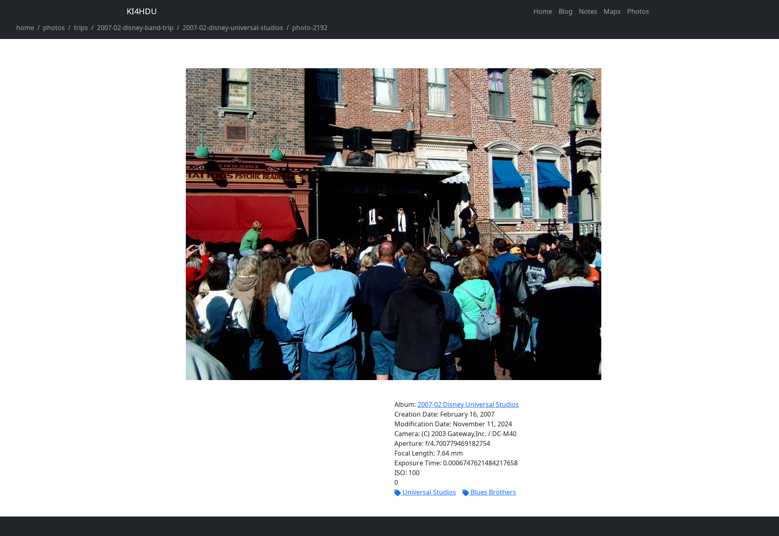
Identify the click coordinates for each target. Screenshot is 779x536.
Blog (565, 11)
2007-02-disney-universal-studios (233, 27)
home (25, 27)
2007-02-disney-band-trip (135, 27)
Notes (588, 11)
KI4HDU (142, 11)
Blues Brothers (493, 492)
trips (81, 27)
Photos (638, 11)
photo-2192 (309, 27)
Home (543, 11)
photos (54, 27)
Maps (612, 11)
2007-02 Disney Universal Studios (468, 404)
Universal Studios (429, 492)
